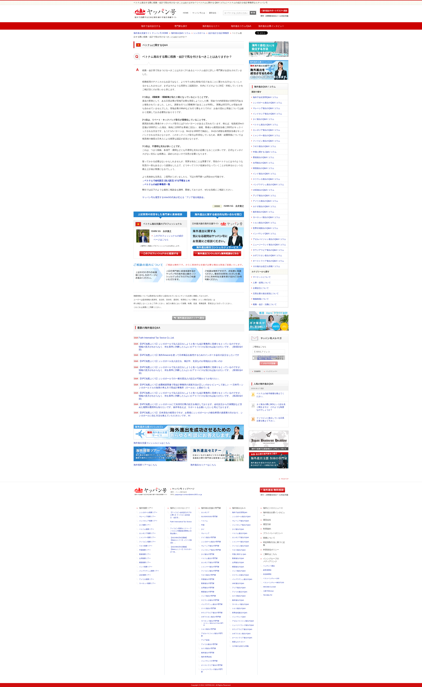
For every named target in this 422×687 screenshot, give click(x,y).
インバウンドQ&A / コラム (264, 234)
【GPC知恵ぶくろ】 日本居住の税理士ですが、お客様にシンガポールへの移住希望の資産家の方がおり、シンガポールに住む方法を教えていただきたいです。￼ (191, 414)
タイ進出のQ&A (238, 529)
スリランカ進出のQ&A (240, 575)
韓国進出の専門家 (207, 592)
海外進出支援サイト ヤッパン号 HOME (151, 33)
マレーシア (205, 533)
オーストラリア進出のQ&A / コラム (268, 261)
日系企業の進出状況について (266, 294)
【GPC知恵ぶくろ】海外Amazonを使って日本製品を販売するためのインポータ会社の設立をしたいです (189, 355)
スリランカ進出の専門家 (210, 600)
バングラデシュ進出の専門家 (212, 604)
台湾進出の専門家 (207, 588)
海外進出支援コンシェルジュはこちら (152, 443)
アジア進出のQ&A (239, 588)
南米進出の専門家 (207, 653)
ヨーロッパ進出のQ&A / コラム (266, 217)
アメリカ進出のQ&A (239, 592)
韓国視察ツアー (145, 562)
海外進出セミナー (211, 26)
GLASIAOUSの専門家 (209, 516)
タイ (202, 529)
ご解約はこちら (270, 554)
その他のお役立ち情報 (240, 646)
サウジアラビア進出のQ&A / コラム (268, 250)
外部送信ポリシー (271, 550)
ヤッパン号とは (198, 13)
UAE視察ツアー (145, 575)
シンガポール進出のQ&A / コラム (267, 103)
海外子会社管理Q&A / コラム (265, 97)
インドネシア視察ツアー (148, 521)
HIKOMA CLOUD (269, 587)
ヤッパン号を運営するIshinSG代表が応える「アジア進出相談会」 (174, 197)
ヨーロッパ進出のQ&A (240, 604)
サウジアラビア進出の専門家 (212, 613)
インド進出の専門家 (208, 596)
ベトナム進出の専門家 (209, 558)
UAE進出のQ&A (238, 583)
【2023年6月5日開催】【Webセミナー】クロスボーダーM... (181, 549)
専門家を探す (180, 26)
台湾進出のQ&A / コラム (263, 163)
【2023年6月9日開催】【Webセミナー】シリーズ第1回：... (181, 540)
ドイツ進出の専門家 (208, 537)
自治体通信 (267, 574)
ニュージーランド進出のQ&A (243, 625)
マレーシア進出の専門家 (210, 546)
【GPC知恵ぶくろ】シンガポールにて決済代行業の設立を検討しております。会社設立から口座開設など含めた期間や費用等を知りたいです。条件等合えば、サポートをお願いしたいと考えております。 (190, 405)
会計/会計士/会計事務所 (218, 33)
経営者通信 (267, 570)
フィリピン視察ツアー (147, 542)
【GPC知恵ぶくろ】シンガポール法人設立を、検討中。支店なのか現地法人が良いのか (181, 361)
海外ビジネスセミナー (180, 508)
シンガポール (199, 33)
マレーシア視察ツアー (147, 516)
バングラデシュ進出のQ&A (242, 579)
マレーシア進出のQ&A (240, 521)
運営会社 (212, 13)
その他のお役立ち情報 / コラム (266, 266)
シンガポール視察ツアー (148, 512)
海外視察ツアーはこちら (145, 465)
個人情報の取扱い (265, 359)
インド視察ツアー (145, 567)
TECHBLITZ (267, 595)
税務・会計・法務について (265, 304)
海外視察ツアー (146, 508)
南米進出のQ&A (238, 600)
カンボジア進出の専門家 (210, 562)
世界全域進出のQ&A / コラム (265, 228)
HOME (185, 13)
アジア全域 (205, 640)
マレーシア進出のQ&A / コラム (266, 108)
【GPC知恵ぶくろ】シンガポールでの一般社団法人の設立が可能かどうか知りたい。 (180, 378)
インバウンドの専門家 (209, 661)
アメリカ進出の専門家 (209, 644)
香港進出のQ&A (238, 558)
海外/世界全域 (206, 657)
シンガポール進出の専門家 (211, 542)
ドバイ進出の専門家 (208, 608)
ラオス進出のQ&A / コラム (264, 146)
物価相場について (261, 299)
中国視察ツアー (145, 550)
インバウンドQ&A (239, 617)
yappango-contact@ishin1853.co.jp (188, 494)
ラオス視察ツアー (145, 546)
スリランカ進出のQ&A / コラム (266, 179)
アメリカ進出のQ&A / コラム (265, 201)
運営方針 (267, 524)
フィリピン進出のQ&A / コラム (266, 141)
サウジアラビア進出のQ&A (242, 629)
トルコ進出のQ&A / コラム (264, 223)
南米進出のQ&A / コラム (263, 212)
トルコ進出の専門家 (208, 629)
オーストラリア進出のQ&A (242, 638)
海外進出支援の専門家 (211, 508)
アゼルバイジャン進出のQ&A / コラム (269, 239)
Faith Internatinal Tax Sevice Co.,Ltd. (156, 338)
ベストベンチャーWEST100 (273, 582)
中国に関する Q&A (239, 554)
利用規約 (267, 529)
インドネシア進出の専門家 (211, 550)
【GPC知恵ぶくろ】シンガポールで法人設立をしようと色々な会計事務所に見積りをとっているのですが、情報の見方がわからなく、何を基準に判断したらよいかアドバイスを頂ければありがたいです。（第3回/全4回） (190, 370)
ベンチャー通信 (269, 566)
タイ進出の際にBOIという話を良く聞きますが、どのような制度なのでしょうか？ (271, 407)
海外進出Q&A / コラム (180, 33)
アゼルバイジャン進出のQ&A (243, 621)
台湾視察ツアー (145, 558)
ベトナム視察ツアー (146, 529)
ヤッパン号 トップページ (183, 489)
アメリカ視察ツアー (146, 579)
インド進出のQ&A (239, 571)
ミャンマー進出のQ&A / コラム (266, 135)
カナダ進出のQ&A (239, 596)
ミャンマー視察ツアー (147, 537)
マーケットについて (262, 277)
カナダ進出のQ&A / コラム (264, 206)
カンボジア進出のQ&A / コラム (266, 130)
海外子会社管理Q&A (239, 512)
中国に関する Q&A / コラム (265, 152)
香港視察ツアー (145, 554)
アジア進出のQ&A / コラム (264, 196)
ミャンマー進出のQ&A (240, 542)
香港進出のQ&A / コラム (263, 157)
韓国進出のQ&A (238, 567)
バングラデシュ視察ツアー (149, 571)
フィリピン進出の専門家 (210, 571)
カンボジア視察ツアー (147, 533)
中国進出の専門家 (207, 579)
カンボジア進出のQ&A (240, 537)
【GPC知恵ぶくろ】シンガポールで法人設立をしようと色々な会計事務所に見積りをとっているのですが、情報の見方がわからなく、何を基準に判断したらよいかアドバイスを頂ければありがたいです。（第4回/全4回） (190, 347)
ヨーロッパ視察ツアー (147, 583)
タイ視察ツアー (145, 525)
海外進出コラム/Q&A (241, 26)
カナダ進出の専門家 (208, 648)
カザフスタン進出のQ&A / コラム (267, 255)
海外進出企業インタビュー (271, 26)
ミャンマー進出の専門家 (210, 567)
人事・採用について (262, 283)
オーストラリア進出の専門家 (212, 665)
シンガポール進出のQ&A (241, 516)
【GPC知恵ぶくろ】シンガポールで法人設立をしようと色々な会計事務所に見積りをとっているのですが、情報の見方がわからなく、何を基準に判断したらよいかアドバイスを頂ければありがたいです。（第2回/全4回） (190, 396)
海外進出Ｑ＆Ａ (239, 508)
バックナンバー (271, 371)
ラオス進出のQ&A (239, 550)
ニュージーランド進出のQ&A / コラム (269, 245)
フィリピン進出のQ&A (240, 546)
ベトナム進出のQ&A (239, 533)
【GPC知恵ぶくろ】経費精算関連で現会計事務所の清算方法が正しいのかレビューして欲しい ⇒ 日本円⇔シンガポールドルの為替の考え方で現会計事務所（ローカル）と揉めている (191, 386)
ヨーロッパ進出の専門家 (210, 621)
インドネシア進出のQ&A (241, 525)
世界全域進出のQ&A (239, 613)
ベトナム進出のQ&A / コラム (265, 125)
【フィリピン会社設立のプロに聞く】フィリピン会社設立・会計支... (181, 515)
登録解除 (257, 371)
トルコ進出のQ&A (239, 608)
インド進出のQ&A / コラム (264, 174)
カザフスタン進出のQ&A (241, 633)
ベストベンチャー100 (271, 578)
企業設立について (261, 288)
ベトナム (204, 521)
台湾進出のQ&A (238, 562)
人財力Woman (268, 591)
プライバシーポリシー (267, 356)
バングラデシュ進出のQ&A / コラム (268, 185)
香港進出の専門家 (207, 583)
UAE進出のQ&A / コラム (263, 190)
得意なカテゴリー (238, 642)
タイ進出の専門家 (207, 554)
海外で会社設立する (150, 26)
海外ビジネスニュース (273, 508)
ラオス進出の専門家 (208, 575)
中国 (202, 525)
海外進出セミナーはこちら (203, 465)
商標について (269, 538)
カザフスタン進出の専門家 (211, 617)
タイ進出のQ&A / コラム (263, 119)
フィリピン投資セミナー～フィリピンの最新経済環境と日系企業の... (181, 530)
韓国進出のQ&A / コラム (263, 168)
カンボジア (205, 512)
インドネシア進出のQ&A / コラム (267, 114)
